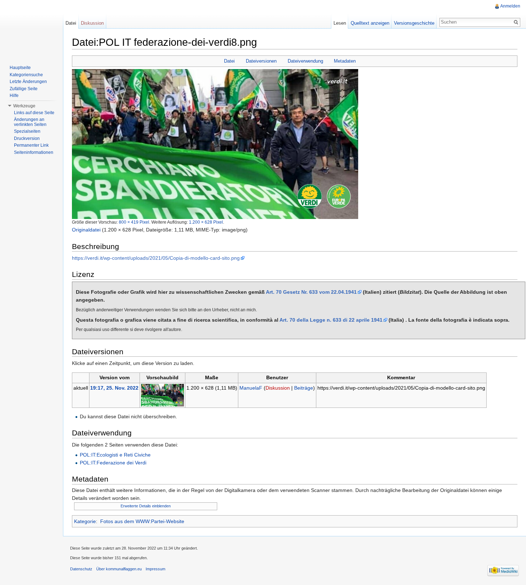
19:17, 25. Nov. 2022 (114, 388)
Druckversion (27, 138)
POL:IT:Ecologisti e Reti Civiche (115, 455)
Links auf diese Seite (34, 112)
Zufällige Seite (24, 88)
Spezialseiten (27, 131)
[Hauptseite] (31, 28)
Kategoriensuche (26, 74)
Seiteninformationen (33, 152)
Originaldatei (86, 230)
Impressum (155, 569)
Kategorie (85, 521)
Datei (229, 61)
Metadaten (345, 61)
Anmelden (510, 6)
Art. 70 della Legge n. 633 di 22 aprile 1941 (331, 320)
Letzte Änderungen (28, 81)
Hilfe (14, 95)
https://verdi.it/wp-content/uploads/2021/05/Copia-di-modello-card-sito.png (156, 258)
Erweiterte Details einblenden (146, 506)
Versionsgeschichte (414, 23)
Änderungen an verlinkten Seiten (30, 122)
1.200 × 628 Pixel (206, 222)
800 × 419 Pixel (134, 222)
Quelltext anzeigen (370, 23)
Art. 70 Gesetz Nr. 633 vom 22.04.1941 (311, 292)
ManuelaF (250, 388)
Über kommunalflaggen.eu (119, 569)
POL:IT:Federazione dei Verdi (113, 462)
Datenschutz (81, 569)
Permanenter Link (31, 145)
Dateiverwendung (305, 61)
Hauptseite (20, 67)
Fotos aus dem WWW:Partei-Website (142, 521)
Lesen (339, 23)
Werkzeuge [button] (24, 105)
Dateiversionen (261, 61)
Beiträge (303, 388)
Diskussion (278, 388)
